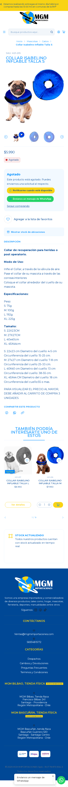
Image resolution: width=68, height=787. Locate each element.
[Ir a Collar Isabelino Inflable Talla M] (50, 460)
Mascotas (32, 41)
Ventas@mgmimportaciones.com (34, 634)
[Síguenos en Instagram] (35, 610)
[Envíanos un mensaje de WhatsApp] (61, 780)
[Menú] (4, 31)
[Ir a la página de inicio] (34, 17)
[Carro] (64, 31)
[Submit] (51, 32)
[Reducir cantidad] (40, 504)
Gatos (45, 41)
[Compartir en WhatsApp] (14, 413)
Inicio (19, 41)
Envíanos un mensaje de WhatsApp (32, 198)
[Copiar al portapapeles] (22, 413)
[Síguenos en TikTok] (45, 610)
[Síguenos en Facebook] (40, 610)
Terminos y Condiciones (34, 672)
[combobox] (31, 32)
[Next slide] (61, 137)
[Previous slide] (6, 137)
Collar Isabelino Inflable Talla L (18, 482)
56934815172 (34, 642)
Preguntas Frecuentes (34, 667)
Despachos (34, 658)
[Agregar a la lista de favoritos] (27, 460)
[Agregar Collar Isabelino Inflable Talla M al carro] (58, 505)
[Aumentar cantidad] (49, 504)
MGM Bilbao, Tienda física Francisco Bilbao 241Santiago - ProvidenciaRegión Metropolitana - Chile (34, 701)
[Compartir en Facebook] (6, 413)
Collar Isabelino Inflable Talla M (50, 482)
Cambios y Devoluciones (34, 663)
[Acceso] (58, 31)
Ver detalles (18, 504)
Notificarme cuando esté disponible (32, 190)
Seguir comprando (18, 206)
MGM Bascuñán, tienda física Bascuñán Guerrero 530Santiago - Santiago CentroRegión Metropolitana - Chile (34, 733)
